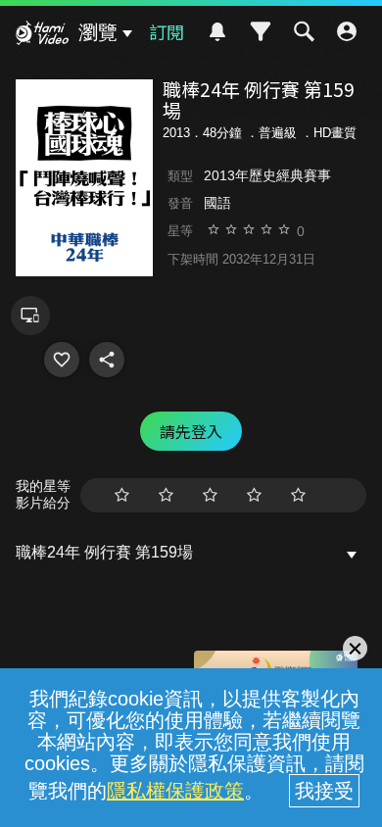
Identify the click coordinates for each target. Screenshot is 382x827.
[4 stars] (254, 495)
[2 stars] (166, 495)
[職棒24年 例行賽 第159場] (61, 359)
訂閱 (166, 31)
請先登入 (191, 431)
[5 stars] (298, 495)
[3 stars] (210, 495)
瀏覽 (98, 32)
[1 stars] (122, 495)
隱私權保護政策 (175, 791)
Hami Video (42, 35)
